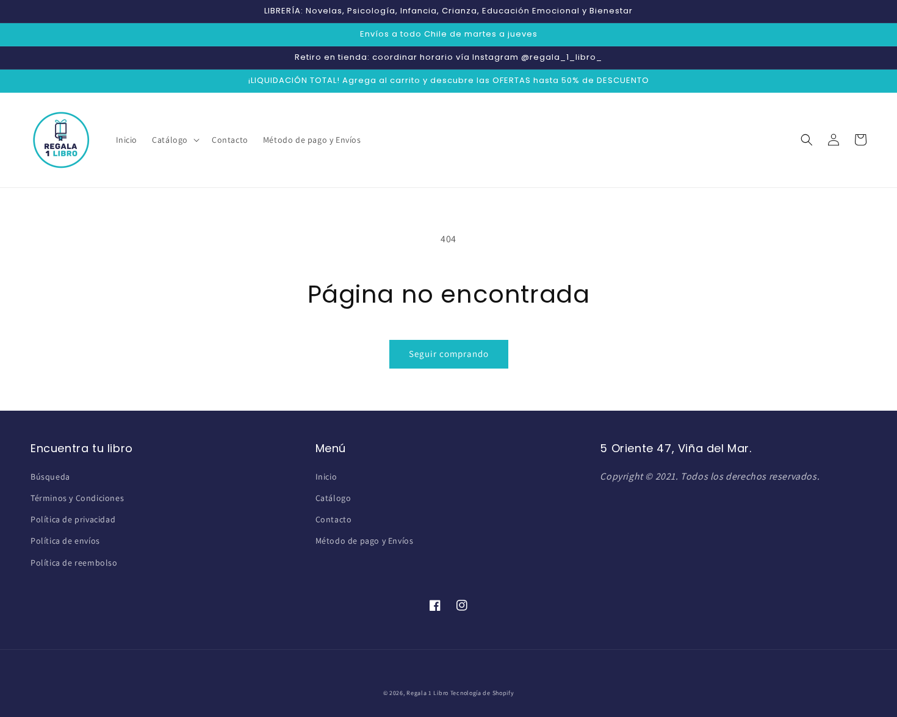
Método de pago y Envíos (364, 540)
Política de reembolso (74, 562)
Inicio (326, 476)
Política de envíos (65, 540)
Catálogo (333, 497)
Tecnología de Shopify (482, 693)
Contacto (333, 519)
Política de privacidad (73, 519)
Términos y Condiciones (77, 497)
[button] (174, 140)
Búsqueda (50, 476)
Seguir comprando (449, 353)
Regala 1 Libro (427, 693)
